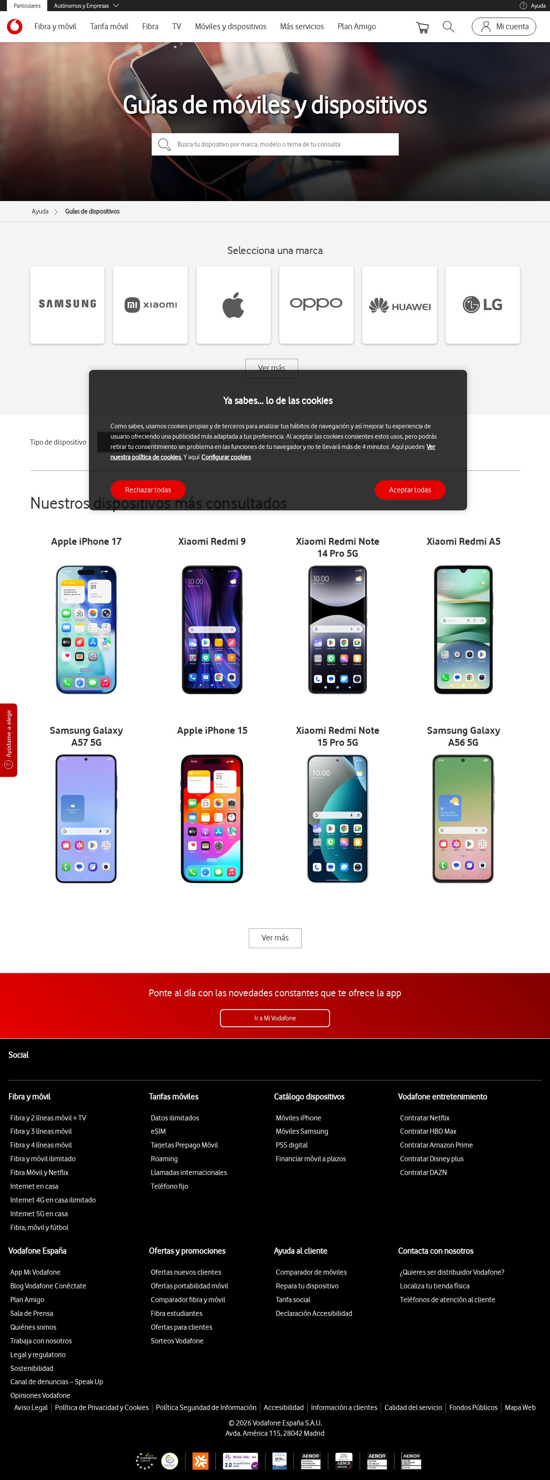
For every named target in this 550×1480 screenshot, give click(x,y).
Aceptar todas (410, 489)
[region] (278, 440)
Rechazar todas (148, 489)
